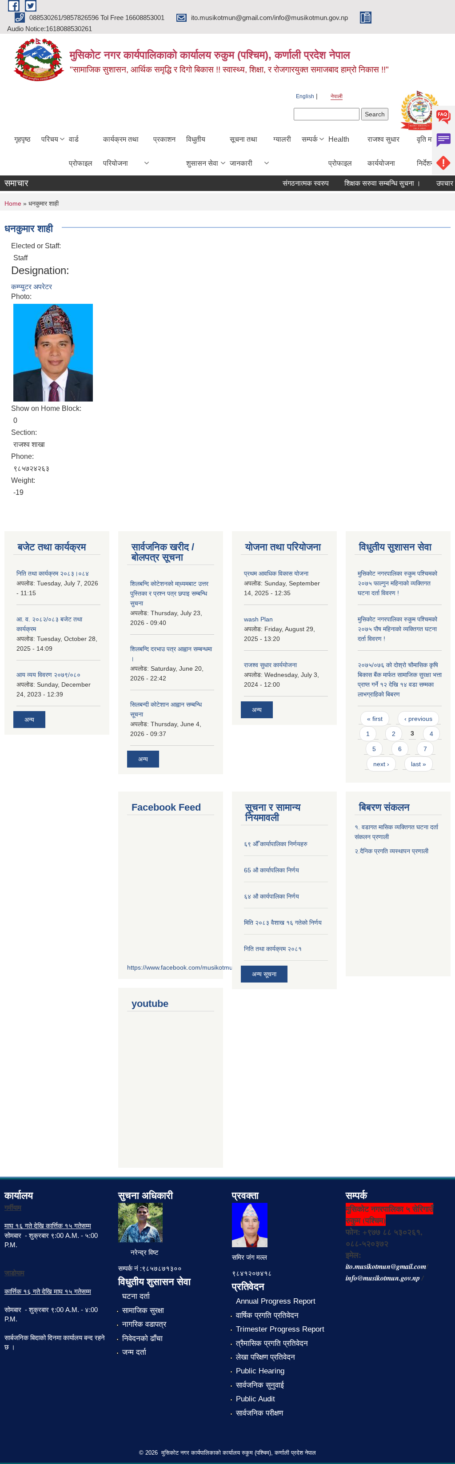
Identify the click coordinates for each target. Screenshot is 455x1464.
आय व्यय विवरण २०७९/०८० (48, 674)
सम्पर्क (310, 139)
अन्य (29, 719)
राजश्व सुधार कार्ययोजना (383, 151)
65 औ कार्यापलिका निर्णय (271, 870)
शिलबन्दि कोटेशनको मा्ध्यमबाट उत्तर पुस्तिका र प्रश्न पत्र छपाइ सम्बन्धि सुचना (169, 593)
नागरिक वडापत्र (144, 1324)
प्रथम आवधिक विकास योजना (276, 573)
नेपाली (337, 96)
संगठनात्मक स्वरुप (296, 183)
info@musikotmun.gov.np (383, 1278)
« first (375, 718)
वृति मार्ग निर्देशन (427, 151)
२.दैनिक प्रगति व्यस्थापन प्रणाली (391, 851)
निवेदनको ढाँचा (142, 1338)
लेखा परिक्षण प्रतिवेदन (265, 1357)
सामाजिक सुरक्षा (143, 1310)
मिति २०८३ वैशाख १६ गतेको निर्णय (283, 922)
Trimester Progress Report (280, 1329)
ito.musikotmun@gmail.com (386, 1266)
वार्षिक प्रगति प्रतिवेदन (267, 1315)
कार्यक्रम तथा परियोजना (121, 151)
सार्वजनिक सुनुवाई (260, 1385)
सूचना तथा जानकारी (243, 151)
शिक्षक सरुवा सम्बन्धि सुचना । (373, 183)
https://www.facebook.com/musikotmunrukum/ (191, 967)
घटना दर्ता (136, 1296)
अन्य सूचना (264, 974)
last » (418, 764)
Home (12, 203)
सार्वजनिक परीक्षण (259, 1413)
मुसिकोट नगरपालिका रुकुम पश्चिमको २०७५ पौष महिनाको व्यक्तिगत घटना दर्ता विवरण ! (397, 629)
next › (381, 764)
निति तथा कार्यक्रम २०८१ (273, 948)
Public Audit (255, 1399)
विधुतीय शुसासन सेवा (202, 151)
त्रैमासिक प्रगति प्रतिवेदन (272, 1343)
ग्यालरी (282, 139)
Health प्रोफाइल (340, 151)
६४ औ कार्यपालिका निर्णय (271, 896)
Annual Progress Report (275, 1301)
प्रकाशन (164, 139)
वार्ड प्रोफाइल (80, 151)
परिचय (49, 139)
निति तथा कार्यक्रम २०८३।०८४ (52, 573)
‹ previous (418, 718)
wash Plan (258, 619)
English (305, 96)
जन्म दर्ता (134, 1352)
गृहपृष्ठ (22, 139)
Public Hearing (260, 1371)
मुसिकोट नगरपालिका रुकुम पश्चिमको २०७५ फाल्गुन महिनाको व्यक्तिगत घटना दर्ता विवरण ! (397, 583)
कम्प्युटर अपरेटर (31, 286)
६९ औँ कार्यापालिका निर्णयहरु (275, 843)
